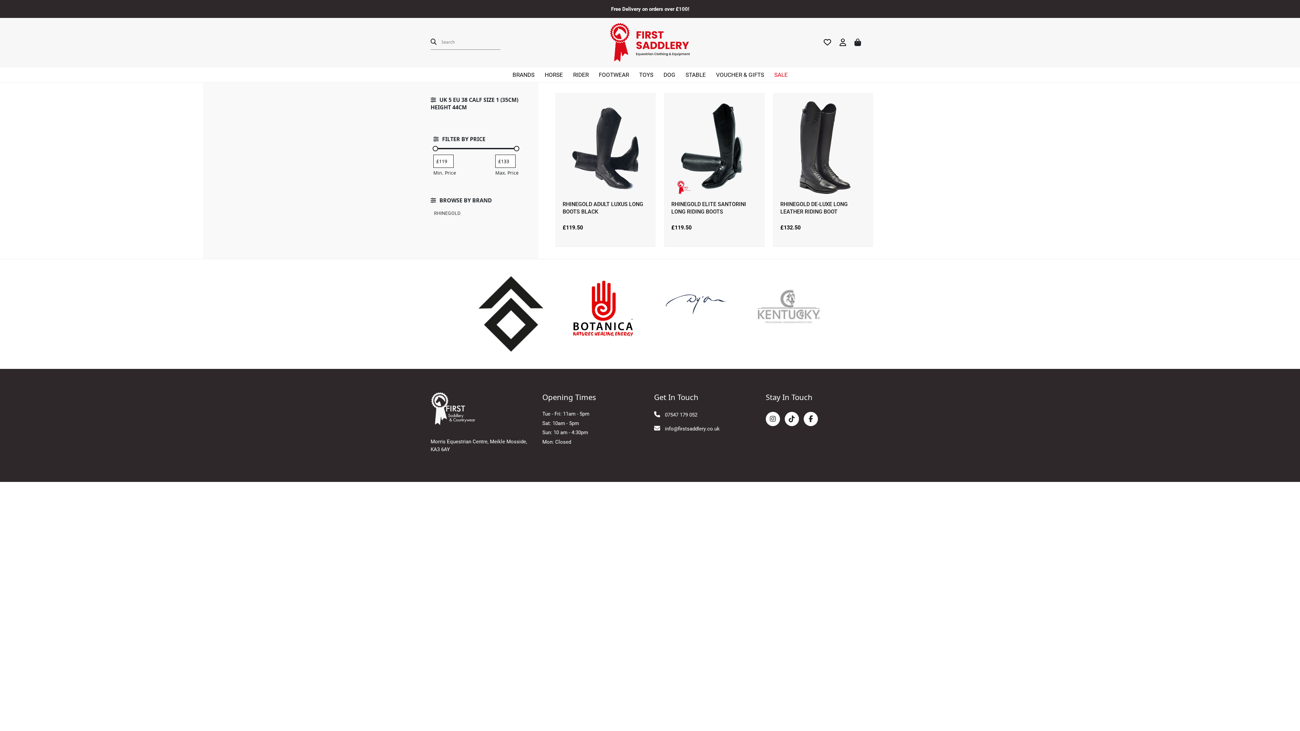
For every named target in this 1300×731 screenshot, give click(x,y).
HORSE (554, 75)
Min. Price (444, 173)
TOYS (646, 75)
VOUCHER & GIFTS (740, 75)
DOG (669, 75)
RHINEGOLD (447, 213)
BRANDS (524, 75)
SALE (781, 75)
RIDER (581, 75)
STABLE (696, 75)
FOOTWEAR (614, 75)
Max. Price (507, 173)
